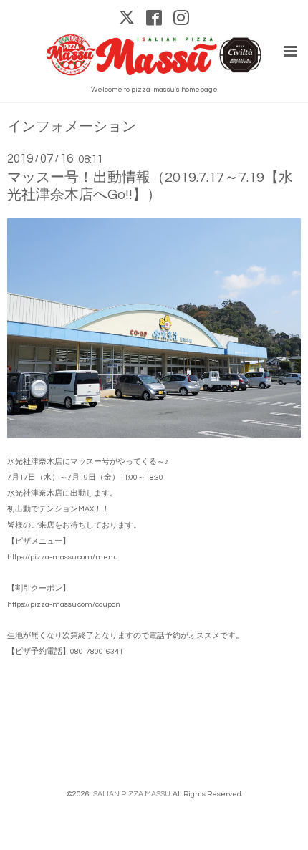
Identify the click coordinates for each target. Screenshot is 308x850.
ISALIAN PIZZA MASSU (130, 794)
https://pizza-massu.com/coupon (63, 604)
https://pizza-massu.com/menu (62, 557)
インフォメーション (71, 127)
